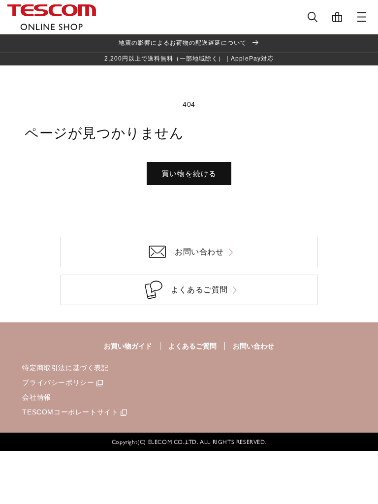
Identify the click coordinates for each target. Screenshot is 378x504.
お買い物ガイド (128, 346)
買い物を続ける (189, 173)
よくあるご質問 (192, 346)
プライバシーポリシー (58, 382)
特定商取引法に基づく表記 (65, 368)
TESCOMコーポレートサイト (70, 412)
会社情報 (36, 397)
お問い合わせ (253, 346)
